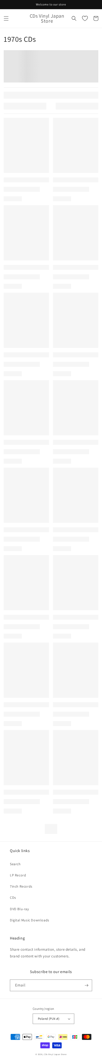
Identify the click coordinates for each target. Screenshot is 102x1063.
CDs (13, 897)
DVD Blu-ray (19, 909)
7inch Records (21, 886)
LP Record (18, 875)
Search (15, 864)
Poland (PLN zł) (48, 1019)
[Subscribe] (86, 985)
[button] (6, 18)
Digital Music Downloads (29, 920)
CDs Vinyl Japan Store (55, 1054)
